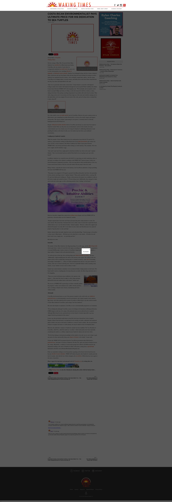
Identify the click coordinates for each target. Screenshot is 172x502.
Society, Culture (72, 8)
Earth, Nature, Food (87, 8)
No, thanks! (86, 251)
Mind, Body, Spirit (102, 8)
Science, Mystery (116, 8)
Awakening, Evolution (57, 8)
